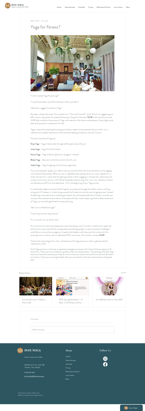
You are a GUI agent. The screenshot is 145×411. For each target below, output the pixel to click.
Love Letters (70, 375)
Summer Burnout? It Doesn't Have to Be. (33, 301)
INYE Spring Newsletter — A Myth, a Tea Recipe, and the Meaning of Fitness (70, 301)
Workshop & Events (73, 372)
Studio (68, 357)
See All (123, 272)
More (67, 379)
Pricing (68, 368)
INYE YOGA (17, 4)
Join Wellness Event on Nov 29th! (109, 299)
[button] (128, 7)
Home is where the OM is (20, 7)
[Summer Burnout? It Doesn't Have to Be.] (35, 286)
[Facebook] (105, 364)
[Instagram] (105, 359)
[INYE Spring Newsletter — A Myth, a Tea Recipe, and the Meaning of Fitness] (72, 286)
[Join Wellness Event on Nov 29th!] (109, 286)
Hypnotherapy (71, 360)
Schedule (69, 364)
